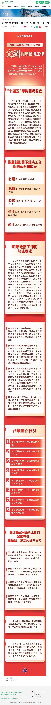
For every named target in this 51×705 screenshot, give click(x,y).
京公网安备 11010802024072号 (35, 702)
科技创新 (44, 6)
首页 (3, 6)
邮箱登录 (47, 2)
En (37, 2)
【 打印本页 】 (45, 26)
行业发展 (37, 6)
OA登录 (41, 2)
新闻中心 (23, 6)
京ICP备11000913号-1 (25, 702)
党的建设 (16, 6)
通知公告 (30, 6)
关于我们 (9, 6)
